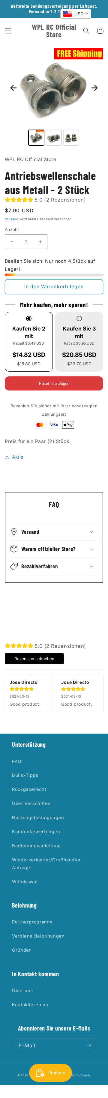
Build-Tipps (25, 775)
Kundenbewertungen (36, 831)
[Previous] (13, 87)
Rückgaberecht (29, 789)
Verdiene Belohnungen (38, 936)
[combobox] (75, 14)
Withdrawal (25, 881)
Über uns (22, 990)
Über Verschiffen (31, 803)
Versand (11, 219)
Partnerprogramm (32, 922)
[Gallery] (54, 98)
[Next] (94, 87)
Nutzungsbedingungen (38, 817)
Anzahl (12, 229)
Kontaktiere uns (30, 1004)
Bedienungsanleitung (36, 845)
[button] (8, 30)
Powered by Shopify (76, 1075)
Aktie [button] (18, 457)
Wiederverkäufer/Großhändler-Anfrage (47, 863)
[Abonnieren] (89, 1046)
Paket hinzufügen (54, 383)
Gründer (21, 950)
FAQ (16, 761)
